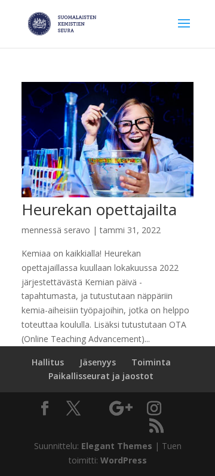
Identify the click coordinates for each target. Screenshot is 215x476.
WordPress (123, 460)
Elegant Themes (116, 445)
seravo (77, 230)
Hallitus (48, 362)
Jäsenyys (97, 362)
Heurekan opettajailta (99, 209)
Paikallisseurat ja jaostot (100, 376)
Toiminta (151, 362)
